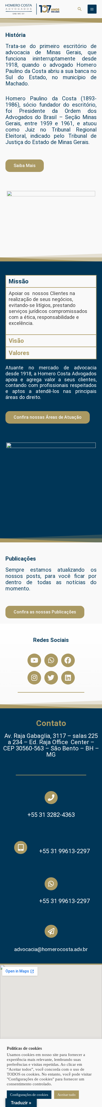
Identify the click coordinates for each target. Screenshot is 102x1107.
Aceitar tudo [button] (66, 1095)
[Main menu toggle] (92, 9)
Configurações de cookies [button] (29, 1095)
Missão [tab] (19, 281)
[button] (80, 9)
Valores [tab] (19, 353)
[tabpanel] (51, 310)
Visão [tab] (16, 340)
